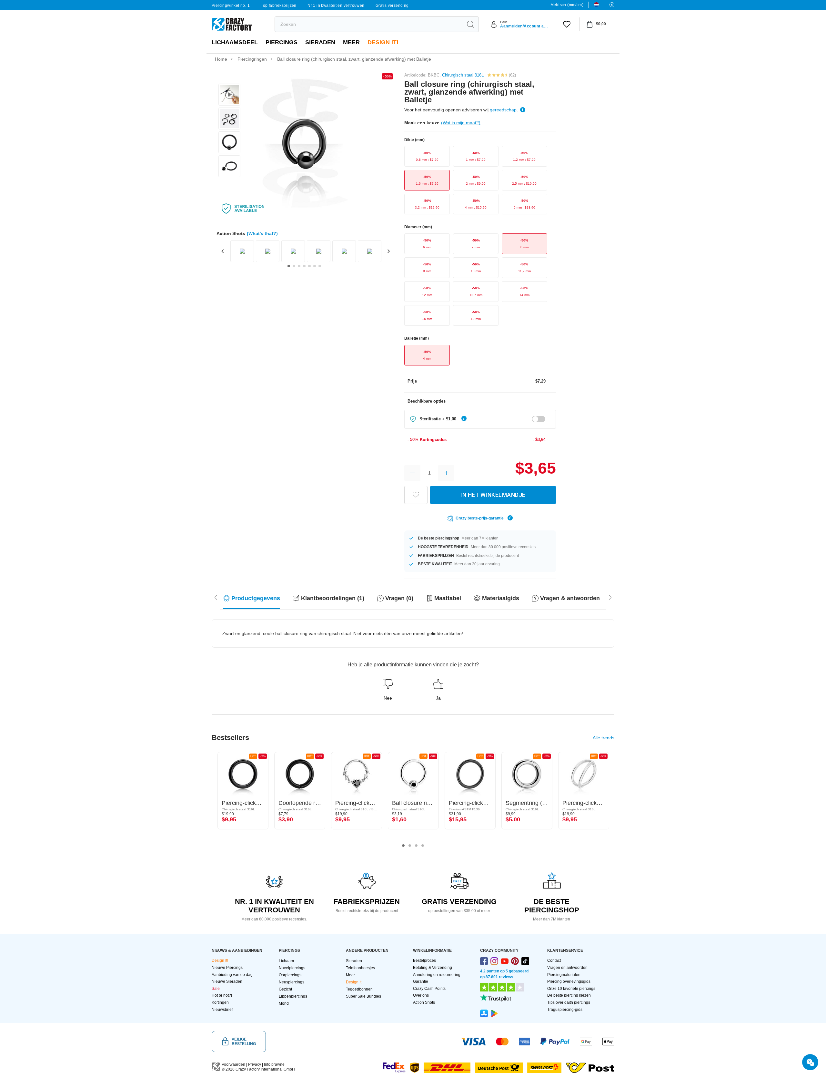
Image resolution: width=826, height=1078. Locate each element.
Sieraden (320, 42)
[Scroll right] (216, 597)
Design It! (383, 42)
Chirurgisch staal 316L (463, 75)
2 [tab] (410, 845)
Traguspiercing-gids (564, 1009)
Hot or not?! (222, 995)
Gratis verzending (392, 5)
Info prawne (274, 1064)
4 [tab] (422, 845)
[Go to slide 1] (288, 266)
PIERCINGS (281, 42)
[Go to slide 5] (309, 266)
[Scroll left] (610, 597)
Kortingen (220, 1002)
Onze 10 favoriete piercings (571, 988)
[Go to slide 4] (304, 266)
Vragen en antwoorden (567, 967)
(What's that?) (262, 233)
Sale (216, 988)
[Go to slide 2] (294, 266)
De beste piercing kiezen (569, 995)
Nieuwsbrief (222, 1009)
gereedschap (503, 109)
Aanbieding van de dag (232, 974)
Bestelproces (424, 960)
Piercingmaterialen (563, 974)
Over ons (421, 995)
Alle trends (603, 737)
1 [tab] (403, 845)
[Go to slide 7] (319, 266)
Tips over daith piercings (568, 1002)
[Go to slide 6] (314, 266)
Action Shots (424, 1002)
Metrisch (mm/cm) (566, 5)
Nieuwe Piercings (227, 967)
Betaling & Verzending (432, 967)
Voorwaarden (233, 1064)
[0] (567, 24)
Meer (351, 42)
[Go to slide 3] (299, 266)
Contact (554, 960)
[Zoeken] (470, 24)
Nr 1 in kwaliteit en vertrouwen (335, 5)
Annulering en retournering (436, 974)
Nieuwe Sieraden (227, 981)
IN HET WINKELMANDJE (493, 494)
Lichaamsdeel (235, 42)
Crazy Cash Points (429, 988)
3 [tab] (416, 845)
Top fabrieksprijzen (279, 5)
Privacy (254, 1064)
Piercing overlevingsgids (568, 981)
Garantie (420, 981)
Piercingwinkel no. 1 (231, 5)
